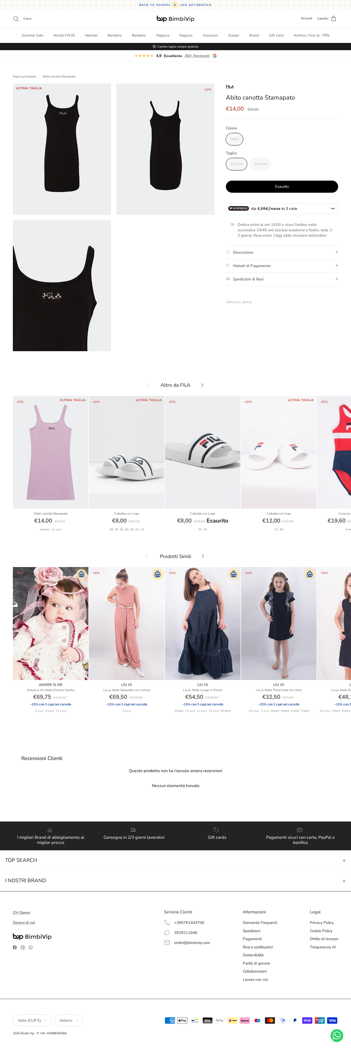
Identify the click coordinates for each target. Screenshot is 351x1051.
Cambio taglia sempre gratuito (178, 47)
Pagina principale (24, 76)
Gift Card (276, 35)
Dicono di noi (24, 922)
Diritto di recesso (324, 938)
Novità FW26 (64, 35)
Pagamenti (252, 938)
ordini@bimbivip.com (192, 942)
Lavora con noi (255, 979)
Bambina (115, 35)
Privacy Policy (322, 922)
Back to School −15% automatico (175, 4)
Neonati (91, 35)
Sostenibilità (253, 955)
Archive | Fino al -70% (311, 35)
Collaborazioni (255, 971)
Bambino (139, 35)
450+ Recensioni (197, 56)
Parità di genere (256, 963)
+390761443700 (189, 922)
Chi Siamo (21, 912)
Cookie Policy (321, 930)
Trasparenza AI (323, 947)
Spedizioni (251, 930)
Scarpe (233, 35)
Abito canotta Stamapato (59, 76)
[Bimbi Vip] (175, 19)
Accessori (210, 35)
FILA (230, 86)
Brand (254, 35)
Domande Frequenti (260, 922)
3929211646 (185, 932)
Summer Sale (32, 35)
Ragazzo (185, 35)
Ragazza (162, 35)
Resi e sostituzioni (258, 947)
